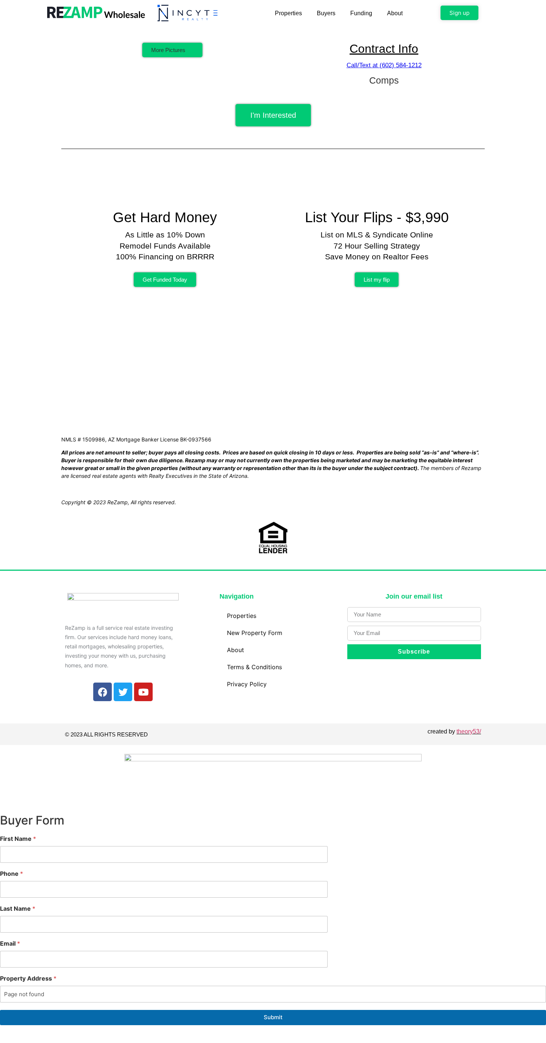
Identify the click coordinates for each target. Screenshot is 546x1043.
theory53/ (468, 731)
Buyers (326, 13)
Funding (361, 13)
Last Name (17, 908)
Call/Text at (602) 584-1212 (384, 65)
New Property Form (254, 633)
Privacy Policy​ (247, 684)
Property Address (28, 978)
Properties (288, 13)
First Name (18, 838)
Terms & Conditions (254, 667)
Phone (11, 873)
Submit (273, 1017)
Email (10, 943)
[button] (172, 50)
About (395, 13)
